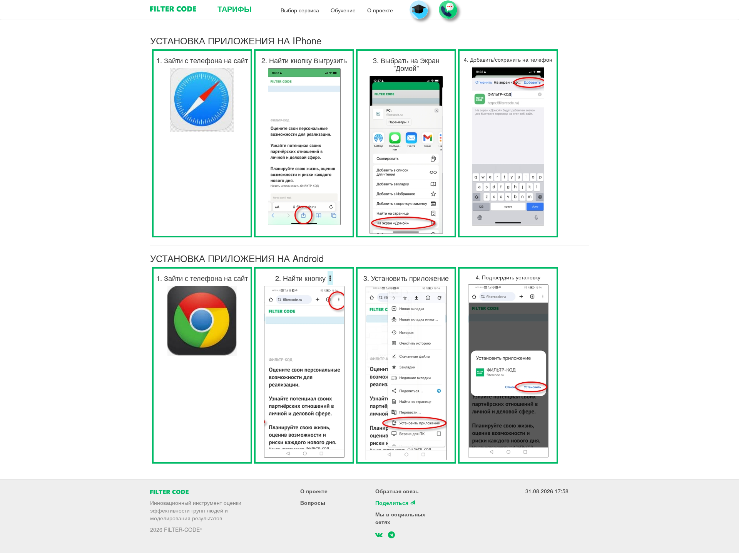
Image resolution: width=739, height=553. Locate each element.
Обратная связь (397, 491)
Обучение (343, 10)
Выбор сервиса (300, 10)
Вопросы (312, 502)
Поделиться (392, 502)
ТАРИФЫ (234, 8)
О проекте (380, 10)
